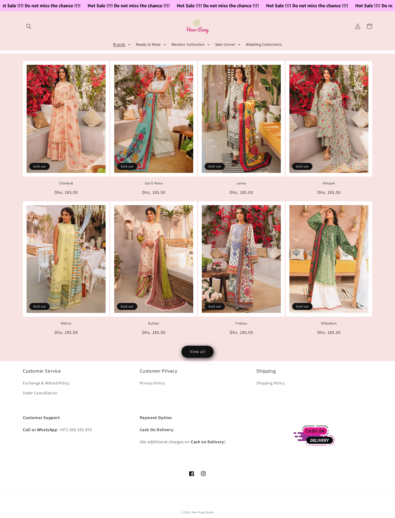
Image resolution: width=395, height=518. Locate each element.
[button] (29, 26)
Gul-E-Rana (154, 183)
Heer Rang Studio (203, 512)
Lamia (241, 183)
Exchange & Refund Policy (46, 382)
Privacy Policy (152, 382)
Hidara (66, 323)
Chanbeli (66, 183)
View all (197, 351)
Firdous (241, 323)
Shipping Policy (270, 382)
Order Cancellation (40, 392)
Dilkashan (329, 323)
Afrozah (329, 183)
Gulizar (153, 323)
